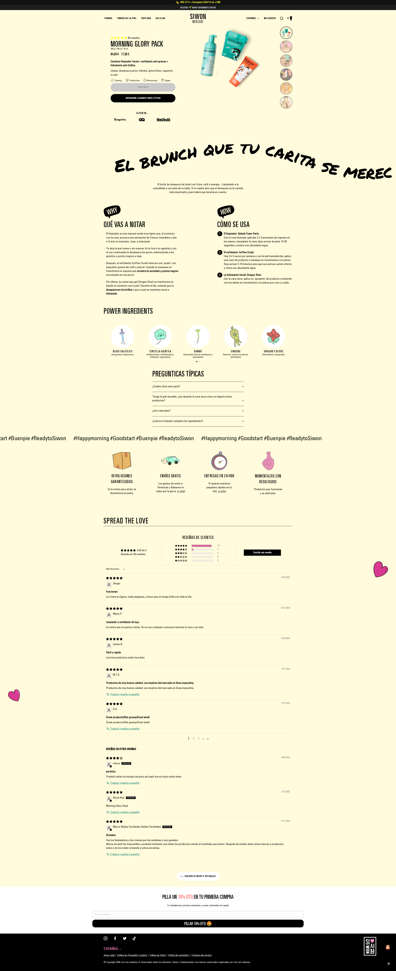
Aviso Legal (109, 955)
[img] (114, 578)
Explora (146, 18)
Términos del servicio (201, 955)
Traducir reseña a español (124, 694)
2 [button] (199, 362)
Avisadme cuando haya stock (143, 98)
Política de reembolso (178, 955)
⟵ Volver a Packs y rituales (198, 876)
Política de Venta (158, 955)
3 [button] (198, 738)
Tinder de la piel (127, 18)
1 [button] (197, 362)
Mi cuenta (271, 18)
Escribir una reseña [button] (262, 552)
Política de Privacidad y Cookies (132, 955)
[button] (119, 38)
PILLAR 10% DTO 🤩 (198, 923)
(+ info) (181, 491)
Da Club (160, 18)
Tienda (108, 18)
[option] (122, 342)
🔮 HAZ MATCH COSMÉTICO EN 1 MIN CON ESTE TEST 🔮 (198, 7)
